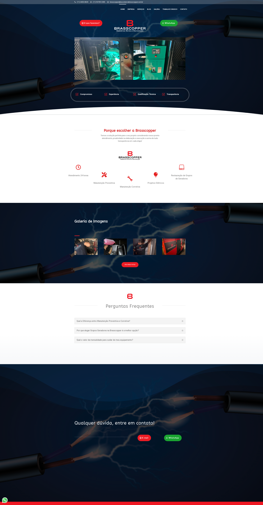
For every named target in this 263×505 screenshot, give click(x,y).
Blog (149, 9)
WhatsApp (170, 23)
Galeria (157, 9)
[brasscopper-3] (86, 254)
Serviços (140, 9)
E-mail (145, 438)
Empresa (131, 9)
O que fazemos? (92, 23)
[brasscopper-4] (173, 254)
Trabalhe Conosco (170, 9)
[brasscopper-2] (115, 254)
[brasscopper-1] (144, 254)
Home (123, 9)
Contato (183, 9)
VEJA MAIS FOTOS (130, 264)
